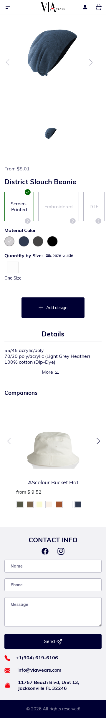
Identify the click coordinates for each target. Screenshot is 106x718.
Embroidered (58, 206)
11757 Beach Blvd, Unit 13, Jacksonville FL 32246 (48, 685)
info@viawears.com (39, 670)
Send (50, 641)
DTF (94, 206)
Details (53, 334)
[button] (98, 441)
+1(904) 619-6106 (37, 658)
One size (12, 278)
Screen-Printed (19, 206)
